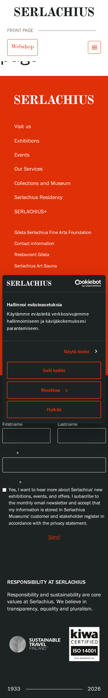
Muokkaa (50, 389)
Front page (20, 30)
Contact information (34, 244)
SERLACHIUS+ (30, 212)
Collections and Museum (42, 183)
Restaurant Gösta (31, 255)
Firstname (12, 424)
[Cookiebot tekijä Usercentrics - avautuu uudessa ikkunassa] (76, 283)
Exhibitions (26, 141)
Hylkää (54, 409)
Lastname (67, 424)
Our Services (28, 169)
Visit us (22, 126)
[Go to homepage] (54, 11)
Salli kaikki (54, 370)
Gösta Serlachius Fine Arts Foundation (53, 232)
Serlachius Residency (38, 197)
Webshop (22, 46)
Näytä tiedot (76, 351)
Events (21, 155)
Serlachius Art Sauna (35, 266)
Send (54, 537)
